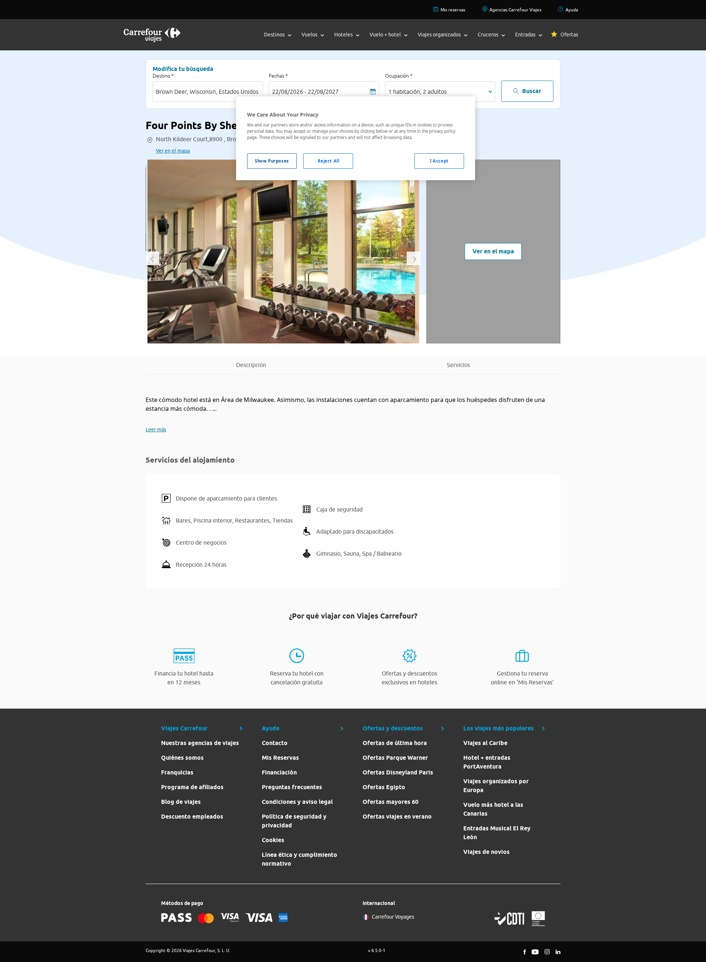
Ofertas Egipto (384, 787)
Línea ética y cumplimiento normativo (299, 859)
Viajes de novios (486, 851)
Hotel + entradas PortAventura (486, 762)
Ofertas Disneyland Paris (398, 772)
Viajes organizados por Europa (496, 786)
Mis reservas (453, 10)
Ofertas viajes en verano (397, 816)
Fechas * (278, 76)
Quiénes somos (182, 757)
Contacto (275, 743)
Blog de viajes (181, 801)
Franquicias (177, 772)
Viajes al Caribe (485, 743)
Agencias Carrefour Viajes (515, 10)
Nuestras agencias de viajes (200, 743)
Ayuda (572, 10)
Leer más (156, 429)
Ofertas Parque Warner (395, 757)
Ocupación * (399, 76)
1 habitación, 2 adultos (417, 91)
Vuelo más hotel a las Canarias (493, 809)
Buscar (531, 91)
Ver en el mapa (173, 151)
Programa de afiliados (192, 787)
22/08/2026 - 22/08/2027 (305, 91)
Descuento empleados (192, 816)
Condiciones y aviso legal (297, 801)
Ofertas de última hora (395, 743)
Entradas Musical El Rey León (497, 833)
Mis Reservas (280, 757)
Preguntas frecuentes (292, 787)
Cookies (273, 840)
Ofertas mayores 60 (390, 801)
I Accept (439, 161)
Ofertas (569, 35)
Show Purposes (272, 161)
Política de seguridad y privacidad (294, 821)
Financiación (279, 772)
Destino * (163, 76)
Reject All (328, 161)
